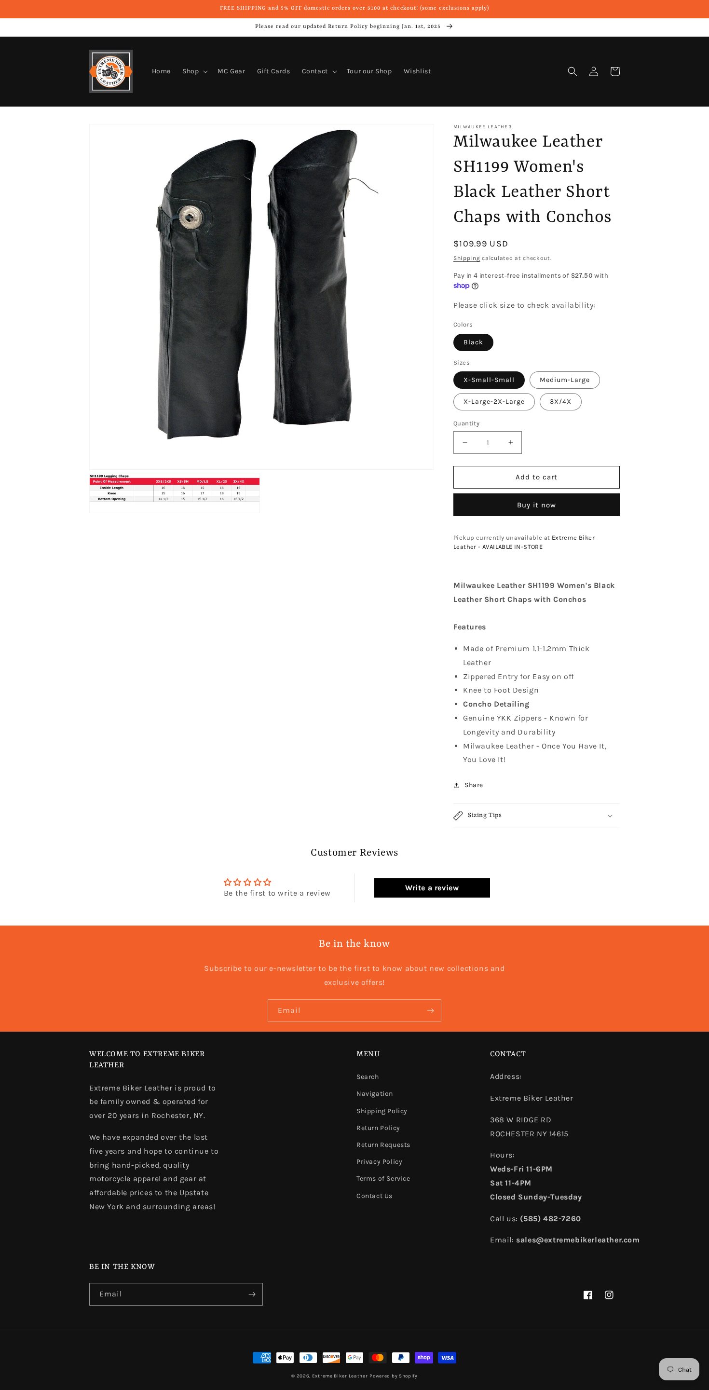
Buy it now (536, 505)
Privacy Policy (379, 1162)
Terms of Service (383, 1178)
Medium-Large (565, 380)
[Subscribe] (430, 1010)
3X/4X (561, 401)
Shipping (466, 258)
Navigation (374, 1094)
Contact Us (374, 1196)
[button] (194, 71)
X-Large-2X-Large (494, 401)
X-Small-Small (489, 380)
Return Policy (378, 1128)
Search (367, 1077)
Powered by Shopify (393, 1376)
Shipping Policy (382, 1111)
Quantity (466, 423)
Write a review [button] (432, 887)
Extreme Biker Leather (340, 1376)
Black (473, 342)
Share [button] (473, 785)
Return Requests (383, 1145)
